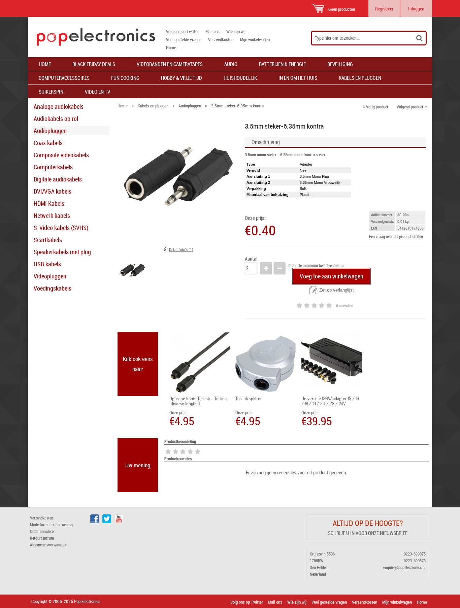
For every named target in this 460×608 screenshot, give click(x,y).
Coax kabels (48, 143)
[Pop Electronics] (91, 37)
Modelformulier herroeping (51, 524)
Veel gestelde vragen (183, 39)
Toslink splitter (248, 398)
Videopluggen (50, 276)
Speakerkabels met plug (62, 252)
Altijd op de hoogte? (368, 523)
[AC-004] (132, 271)
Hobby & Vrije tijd (181, 77)
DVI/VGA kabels (52, 191)
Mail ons (212, 31)
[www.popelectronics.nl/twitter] (106, 521)
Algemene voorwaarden (48, 544)
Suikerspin (51, 91)
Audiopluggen (50, 131)
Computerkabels (53, 167)
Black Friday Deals (93, 64)
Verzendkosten (220, 39)
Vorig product (375, 106)
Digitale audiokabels (58, 179)
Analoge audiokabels (59, 106)
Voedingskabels (52, 288)
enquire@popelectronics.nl (404, 567)
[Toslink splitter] (265, 364)
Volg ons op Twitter (182, 31)
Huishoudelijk (240, 77)
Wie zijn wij (235, 31)
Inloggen (416, 8)
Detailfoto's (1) (181, 249)
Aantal (251, 259)
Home (171, 47)
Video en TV (97, 91)
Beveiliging (340, 64)
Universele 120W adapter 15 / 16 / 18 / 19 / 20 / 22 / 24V (330, 401)
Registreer (384, 8)
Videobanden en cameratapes (170, 64)
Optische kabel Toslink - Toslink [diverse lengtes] (198, 401)
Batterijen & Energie (282, 64)
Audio (230, 64)
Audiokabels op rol (56, 118)
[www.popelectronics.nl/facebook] (94, 521)
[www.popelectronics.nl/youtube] (118, 521)
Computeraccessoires (64, 77)
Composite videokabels (61, 155)
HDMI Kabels (49, 203)
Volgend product (412, 106)
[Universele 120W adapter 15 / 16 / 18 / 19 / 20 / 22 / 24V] (331, 359)
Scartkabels (48, 240)
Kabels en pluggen (360, 77)
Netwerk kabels (52, 215)
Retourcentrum (42, 538)
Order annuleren (43, 531)
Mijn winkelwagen (255, 39)
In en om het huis (297, 77)
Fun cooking (125, 77)
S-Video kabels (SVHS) (61, 228)
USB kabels (47, 264)
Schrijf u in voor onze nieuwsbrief (367, 533)
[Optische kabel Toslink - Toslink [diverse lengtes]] (199, 364)
